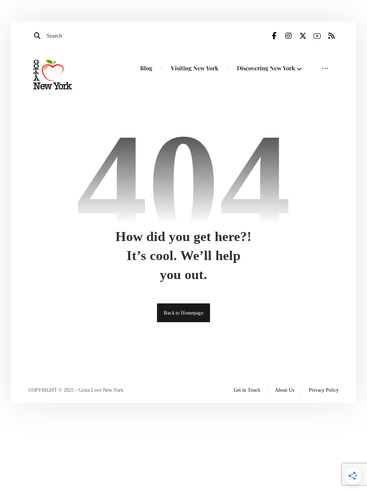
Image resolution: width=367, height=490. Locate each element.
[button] (274, 36)
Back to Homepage (183, 312)
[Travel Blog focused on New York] (52, 74)
